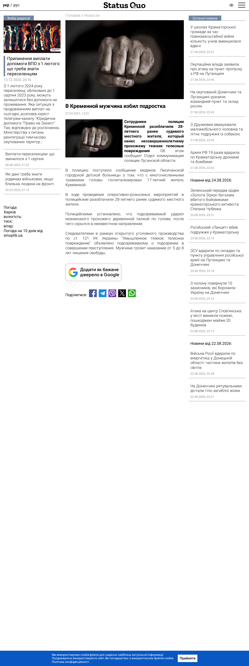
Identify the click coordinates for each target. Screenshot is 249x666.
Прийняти (188, 658)
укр (6, 5)
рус (16, 5)
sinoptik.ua (13, 235)
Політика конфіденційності (70, 662)
